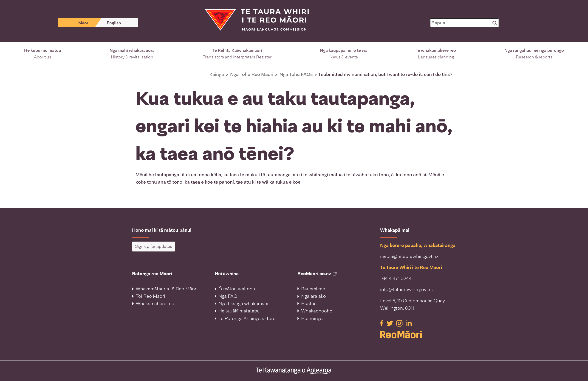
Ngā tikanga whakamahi (243, 303)
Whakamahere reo (155, 303)
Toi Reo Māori (150, 296)
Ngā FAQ (227, 296)
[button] (42, 54)
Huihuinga (312, 318)
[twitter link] (390, 323)
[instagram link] (400, 323)
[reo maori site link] (418, 334)
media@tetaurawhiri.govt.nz (409, 256)
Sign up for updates (153, 246)
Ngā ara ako (313, 296)
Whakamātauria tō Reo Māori (167, 289)
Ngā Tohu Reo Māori (251, 74)
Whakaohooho (316, 311)
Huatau (309, 303)
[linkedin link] (409, 323)
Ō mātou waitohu (236, 289)
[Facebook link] (382, 323)
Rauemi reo (313, 289)
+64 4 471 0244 (396, 278)
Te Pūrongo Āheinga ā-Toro (247, 318)
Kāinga (216, 74)
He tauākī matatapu (239, 311)
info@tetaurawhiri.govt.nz (407, 289)
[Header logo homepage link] (254, 20)
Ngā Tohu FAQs (296, 74)
